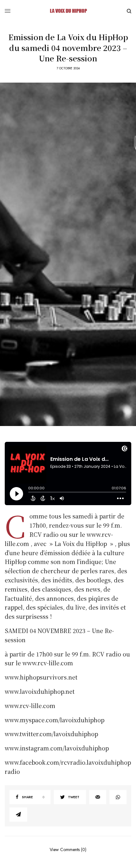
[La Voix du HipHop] (68, 11)
